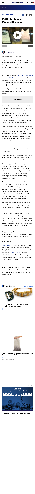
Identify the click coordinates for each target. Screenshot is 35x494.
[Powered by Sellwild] (30, 386)
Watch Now (30, 2)
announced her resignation (24, 75)
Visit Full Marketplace (27, 286)
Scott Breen (11, 52)
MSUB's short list (13, 78)
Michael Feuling (15, 252)
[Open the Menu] (2, 2)
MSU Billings (7, 15)
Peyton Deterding (7, 245)
